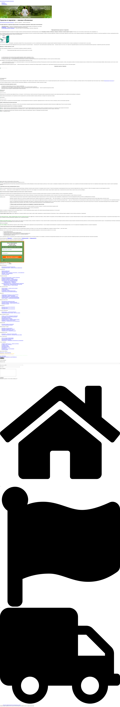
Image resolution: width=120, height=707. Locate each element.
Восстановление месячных (6, 317)
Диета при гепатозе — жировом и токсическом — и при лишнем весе (13, 272)
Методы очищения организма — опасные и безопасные (11, 277)
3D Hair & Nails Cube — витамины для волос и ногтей (10, 319)
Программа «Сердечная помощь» (7, 328)
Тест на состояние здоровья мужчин (7, 338)
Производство (4, 3)
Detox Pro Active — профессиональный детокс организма (13, 284)
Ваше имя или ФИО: (3, 365)
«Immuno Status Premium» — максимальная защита (10, 296)
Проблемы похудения (5, 346)
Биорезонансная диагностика (6, 339)
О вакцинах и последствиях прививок (8, 348)
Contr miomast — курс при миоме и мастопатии (9, 316)
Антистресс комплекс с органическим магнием (9, 302)
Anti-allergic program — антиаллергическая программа (10, 297)
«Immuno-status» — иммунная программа (8, 295)
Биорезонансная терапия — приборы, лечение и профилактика (12, 267)
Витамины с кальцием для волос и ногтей (8, 320)
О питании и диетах (5, 345)
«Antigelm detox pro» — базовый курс (10, 281)
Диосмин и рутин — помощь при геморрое (9, 330)
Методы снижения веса (5, 271)
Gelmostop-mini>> (25, 238)
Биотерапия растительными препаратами (8, 266)
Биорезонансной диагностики (109, 80)
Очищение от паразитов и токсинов (7, 278)
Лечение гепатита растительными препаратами (9, 291)
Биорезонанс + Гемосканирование (5, 352)
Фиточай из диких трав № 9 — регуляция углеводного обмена (12, 334)
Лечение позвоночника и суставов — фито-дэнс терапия (11, 312)
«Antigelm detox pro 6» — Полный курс (10, 282)
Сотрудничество (4, 4)
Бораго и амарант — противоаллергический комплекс (10, 298)
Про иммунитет (4, 347)
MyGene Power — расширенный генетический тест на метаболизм (12, 340)
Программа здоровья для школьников (8, 324)
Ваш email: (2, 366)
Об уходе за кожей (5, 349)
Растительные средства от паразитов (8, 28)
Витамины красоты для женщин (7, 318)
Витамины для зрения (5, 303)
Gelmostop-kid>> (33, 238)
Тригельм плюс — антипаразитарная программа (9, 280)
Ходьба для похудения (5, 274)
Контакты (3, 2)
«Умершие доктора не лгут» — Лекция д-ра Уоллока (10, 343)
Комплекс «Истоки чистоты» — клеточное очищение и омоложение (13, 283)
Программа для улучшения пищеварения (8, 308)
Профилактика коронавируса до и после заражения (10, 294)
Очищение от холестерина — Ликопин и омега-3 (10, 279)
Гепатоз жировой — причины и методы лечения (9, 288)
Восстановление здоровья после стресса (8, 301)
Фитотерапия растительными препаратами (7, 1)
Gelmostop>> (10, 238)
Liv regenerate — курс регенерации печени (8, 290)
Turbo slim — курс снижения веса (7, 273)
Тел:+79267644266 (3, 356)
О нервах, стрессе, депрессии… (7, 344)
